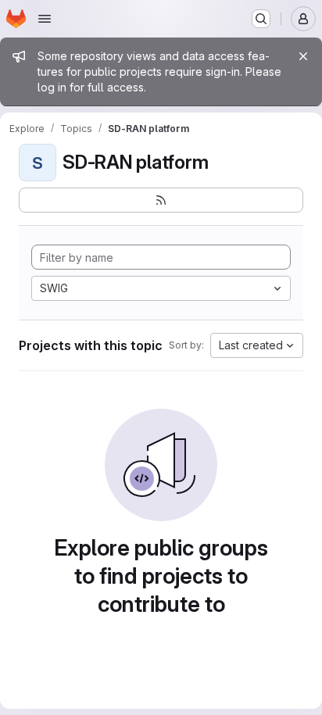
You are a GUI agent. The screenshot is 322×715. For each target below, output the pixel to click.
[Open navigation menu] (44, 18)
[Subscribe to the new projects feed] (161, 200)
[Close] (303, 56)
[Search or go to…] (261, 18)
